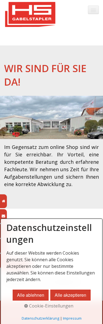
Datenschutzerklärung (40, 318)
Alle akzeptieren (70, 295)
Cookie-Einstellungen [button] (50, 306)
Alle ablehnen (30, 295)
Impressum (72, 318)
